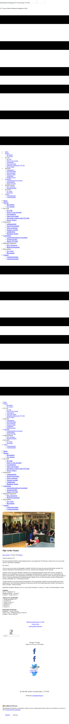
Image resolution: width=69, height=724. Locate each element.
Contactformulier (11, 197)
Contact (7, 194)
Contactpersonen (11, 195)
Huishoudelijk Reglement (35, 626)
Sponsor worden (11, 174)
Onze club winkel (11, 164)
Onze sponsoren (11, 173)
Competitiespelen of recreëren (15, 180)
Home (5, 201)
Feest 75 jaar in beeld (12, 161)
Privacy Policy (12, 220)
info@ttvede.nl (34, 672)
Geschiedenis (10, 162)
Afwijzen (15, 715)
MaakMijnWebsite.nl (37, 695)
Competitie (8, 179)
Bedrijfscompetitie (13, 247)
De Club (9, 159)
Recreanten (10, 155)
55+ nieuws (11, 206)
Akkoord (7, 715)
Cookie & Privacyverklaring (12, 709)
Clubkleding (10, 176)
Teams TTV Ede (12, 241)
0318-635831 (33, 670)
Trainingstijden (11, 182)
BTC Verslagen (11, 186)
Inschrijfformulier (11, 171)
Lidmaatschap (10, 170)
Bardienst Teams (12, 233)
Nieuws (7, 153)
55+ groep (9, 191)
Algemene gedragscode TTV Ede (16, 165)
